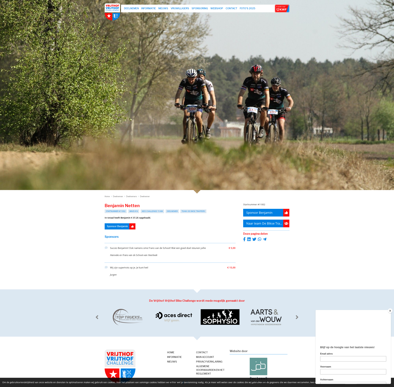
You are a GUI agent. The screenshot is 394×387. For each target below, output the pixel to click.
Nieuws (163, 8)
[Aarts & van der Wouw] (220, 317)
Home (170, 352)
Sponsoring (200, 8)
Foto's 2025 (247, 8)
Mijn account (205, 357)
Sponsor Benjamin (117, 226)
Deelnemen (131, 8)
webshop (216, 8)
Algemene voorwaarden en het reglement (210, 370)
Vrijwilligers (180, 8)
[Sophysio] (174, 317)
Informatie (148, 8)
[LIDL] (266, 317)
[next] (297, 317)
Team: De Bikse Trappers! (193, 211)
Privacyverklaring (209, 361)
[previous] (97, 317)
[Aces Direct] (127, 317)
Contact (231, 8)
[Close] (390, 310)
